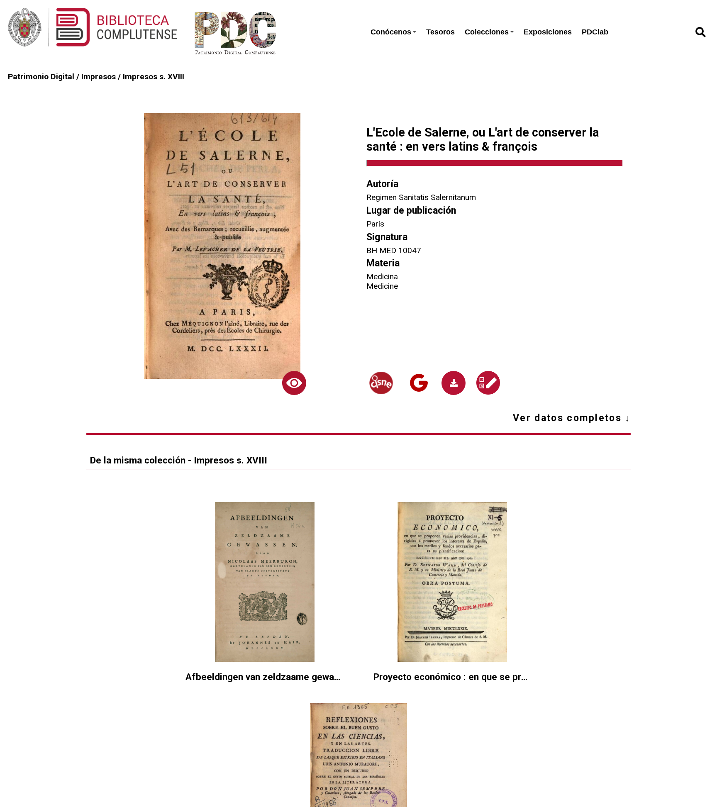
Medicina (382, 276)
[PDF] (453, 383)
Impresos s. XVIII (153, 76)
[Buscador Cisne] (381, 383)
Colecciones (487, 32)
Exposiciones (548, 32)
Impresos (98, 76)
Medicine (382, 286)
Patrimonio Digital (41, 76)
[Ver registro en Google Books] (419, 383)
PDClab (595, 32)
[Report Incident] (488, 383)
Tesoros (440, 32)
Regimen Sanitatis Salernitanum (421, 197)
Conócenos (391, 32)
